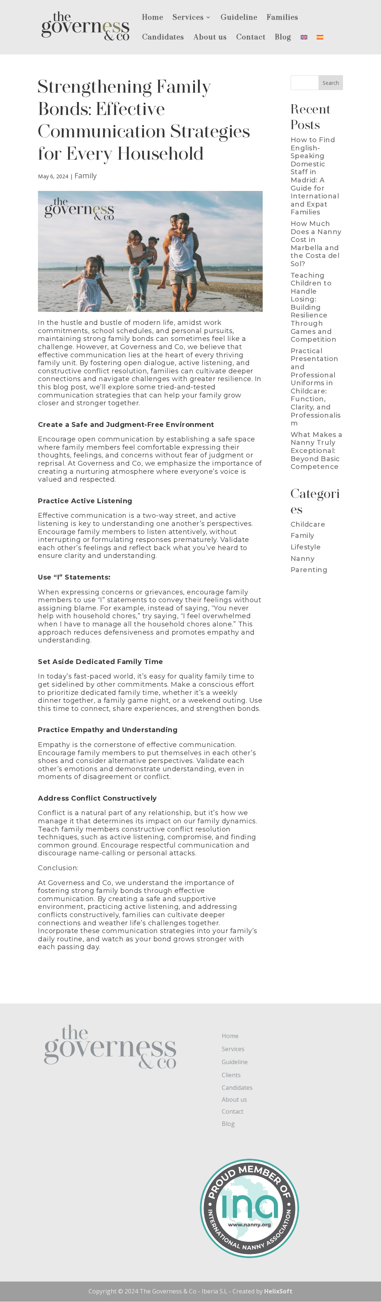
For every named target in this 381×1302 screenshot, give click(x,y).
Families (282, 18)
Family (85, 175)
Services (188, 18)
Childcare (308, 524)
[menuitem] (304, 44)
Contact (251, 37)
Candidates (163, 37)
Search (331, 82)
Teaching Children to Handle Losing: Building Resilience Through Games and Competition (314, 307)
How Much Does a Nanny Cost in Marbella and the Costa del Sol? (316, 244)
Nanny (303, 559)
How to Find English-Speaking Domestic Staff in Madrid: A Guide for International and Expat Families (315, 176)
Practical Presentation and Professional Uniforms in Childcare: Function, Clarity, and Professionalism (316, 387)
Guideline (239, 18)
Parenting (309, 570)
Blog (283, 37)
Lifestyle (306, 547)
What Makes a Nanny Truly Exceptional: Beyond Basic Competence (317, 451)
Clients (231, 1075)
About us (210, 37)
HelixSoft (278, 1291)
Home (152, 18)
